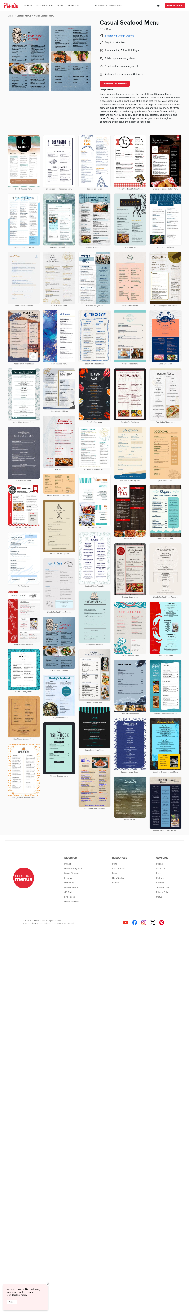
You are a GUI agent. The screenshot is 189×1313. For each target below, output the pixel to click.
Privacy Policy (162, 892)
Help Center (118, 878)
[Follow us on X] (152, 922)
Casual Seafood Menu (44, 16)
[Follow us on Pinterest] (161, 922)
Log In (158, 5)
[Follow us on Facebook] (134, 922)
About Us (160, 868)
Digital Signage (71, 873)
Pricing (60, 5)
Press (158, 873)
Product (28, 5)
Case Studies (118, 868)
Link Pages (69, 897)
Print (114, 864)
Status (159, 897)
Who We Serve (44, 5)
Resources (74, 5)
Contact (160, 883)
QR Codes (69, 892)
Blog (114, 873)
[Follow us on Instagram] (143, 922)
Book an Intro (173, 5)
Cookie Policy (19, 1294)
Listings (68, 878)
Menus (11, 16)
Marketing (69, 883)
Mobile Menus (71, 887)
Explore (116, 883)
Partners (160, 878)
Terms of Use (162, 887)
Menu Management (73, 868)
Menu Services (71, 902)
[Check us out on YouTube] (125, 922)
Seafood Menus (24, 16)
